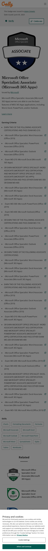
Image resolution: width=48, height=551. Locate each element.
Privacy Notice (22, 535)
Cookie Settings (24, 540)
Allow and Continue (24, 547)
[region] (24, 530)
